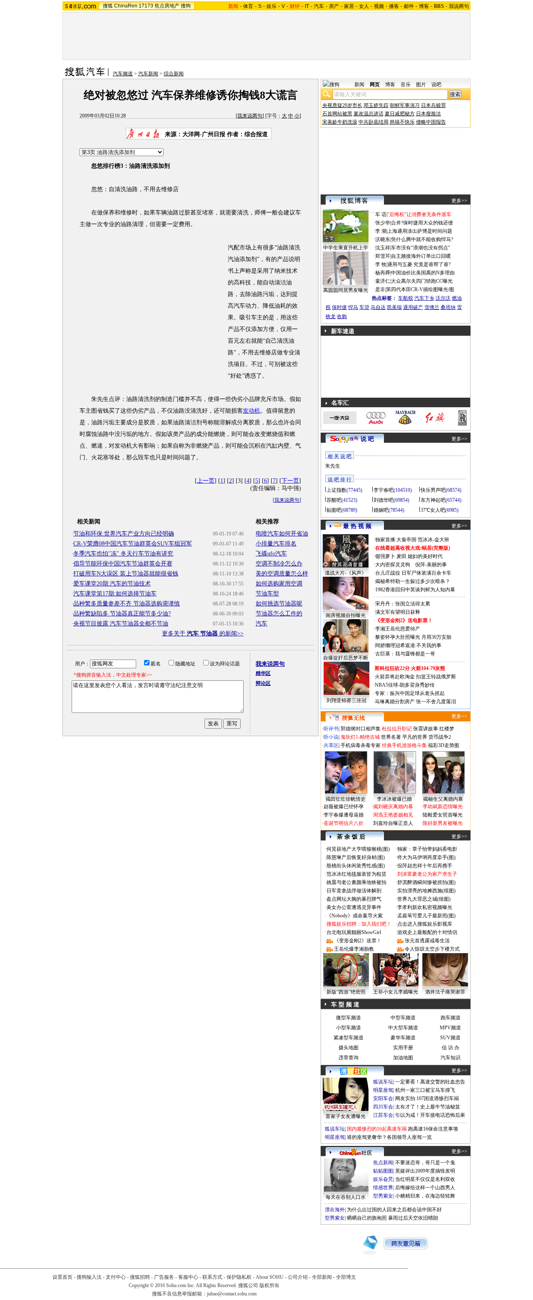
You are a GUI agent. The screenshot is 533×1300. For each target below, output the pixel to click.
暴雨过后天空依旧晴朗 (413, 1218)
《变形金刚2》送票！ (357, 941)
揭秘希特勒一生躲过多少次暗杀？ (412, 581)
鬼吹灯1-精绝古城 (360, 737)
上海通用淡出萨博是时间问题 (419, 231)
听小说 (331, 737)
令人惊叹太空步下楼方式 (432, 949)
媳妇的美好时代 (425, 556)
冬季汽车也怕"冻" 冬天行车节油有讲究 (123, 553)
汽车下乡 (424, 298)
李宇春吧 (384, 490)
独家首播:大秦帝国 (395, 540)
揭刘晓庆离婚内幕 (393, 806)
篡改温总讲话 (369, 114)
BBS (439, 6)
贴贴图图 (383, 1171)
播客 (394, 6)
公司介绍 (298, 1277)
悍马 (353, 307)
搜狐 (108, 6)
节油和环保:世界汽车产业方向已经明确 (123, 533)
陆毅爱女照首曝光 (443, 815)
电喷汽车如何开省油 (282, 533)
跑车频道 (451, 1018)
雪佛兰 (431, 307)
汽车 (319, 6)
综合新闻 (174, 74)
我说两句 (459, 6)
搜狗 (186, 6)
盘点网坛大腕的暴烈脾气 (353, 899)
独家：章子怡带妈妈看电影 (427, 849)
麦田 (401, 556)
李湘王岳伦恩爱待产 (397, 629)
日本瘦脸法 (428, 114)
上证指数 (336, 490)
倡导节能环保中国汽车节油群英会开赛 (122, 563)
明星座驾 (383, 1090)
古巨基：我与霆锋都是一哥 (405, 654)
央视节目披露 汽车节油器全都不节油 (120, 623)
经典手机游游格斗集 (404, 745)
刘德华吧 (384, 500)
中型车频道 (403, 1018)
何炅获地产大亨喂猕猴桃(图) (358, 849)
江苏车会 (383, 1115)
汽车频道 (123, 74)
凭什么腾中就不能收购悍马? (422, 239)
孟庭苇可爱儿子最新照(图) (426, 916)
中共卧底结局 (374, 122)
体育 (248, 6)
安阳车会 (383, 1098)
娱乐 (271, 6)
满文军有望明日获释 (397, 612)
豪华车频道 (403, 1038)
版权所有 (269, 1285)
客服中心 (188, 1277)
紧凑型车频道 (349, 1038)
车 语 (380, 214)
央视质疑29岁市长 (342, 105)
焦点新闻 (383, 1163)
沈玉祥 (382, 248)
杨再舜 (382, 273)
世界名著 (391, 737)
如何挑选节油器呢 (279, 603)
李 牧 (380, 264)
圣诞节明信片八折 (344, 823)
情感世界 (383, 1187)
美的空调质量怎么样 (282, 573)
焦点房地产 (166, 6)
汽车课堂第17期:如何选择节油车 (115, 593)
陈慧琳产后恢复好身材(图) (355, 857)
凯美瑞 (394, 307)
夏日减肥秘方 (400, 114)
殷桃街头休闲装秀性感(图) (355, 866)
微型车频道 (348, 1018)
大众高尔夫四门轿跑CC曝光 (422, 281)
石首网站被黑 (337, 114)
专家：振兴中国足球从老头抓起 (410, 693)
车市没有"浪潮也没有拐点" (420, 248)
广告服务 (164, 1277)
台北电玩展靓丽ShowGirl (353, 932)
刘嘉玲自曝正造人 (393, 823)
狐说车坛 (383, 1082)
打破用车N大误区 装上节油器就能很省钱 (125, 573)
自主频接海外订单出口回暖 (421, 256)
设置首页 (62, 1277)
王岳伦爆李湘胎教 (354, 949)
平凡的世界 (414, 737)
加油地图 (403, 1058)
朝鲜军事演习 (405, 105)
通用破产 (413, 307)
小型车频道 (348, 1028)
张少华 (382, 223)
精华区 (263, 673)
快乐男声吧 (433, 490)
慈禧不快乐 (402, 122)
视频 (379, 6)
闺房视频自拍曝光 (346, 615)
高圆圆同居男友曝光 (345, 290)
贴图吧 (333, 510)
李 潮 (380, 231)
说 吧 (367, 439)
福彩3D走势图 (443, 745)
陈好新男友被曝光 (443, 823)
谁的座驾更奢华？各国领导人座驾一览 (389, 1137)
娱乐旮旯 (383, 1179)
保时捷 (339, 307)
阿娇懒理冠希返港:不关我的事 (408, 645)
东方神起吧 (433, 500)
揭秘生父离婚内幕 (443, 799)
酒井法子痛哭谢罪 (445, 992)
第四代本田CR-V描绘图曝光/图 (420, 289)
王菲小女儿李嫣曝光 (395, 992)
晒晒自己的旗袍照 (367, 1218)
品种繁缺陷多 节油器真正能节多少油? (122, 613)
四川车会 (383, 1107)
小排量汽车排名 (276, 543)
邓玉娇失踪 (376, 105)
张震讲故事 (425, 729)
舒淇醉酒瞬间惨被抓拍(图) (426, 882)
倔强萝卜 (385, 556)
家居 (349, 6)
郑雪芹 (382, 256)
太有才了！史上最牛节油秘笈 (427, 1107)
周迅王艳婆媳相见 (393, 815)
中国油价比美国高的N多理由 (423, 273)
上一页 (205, 481)
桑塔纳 (448, 307)
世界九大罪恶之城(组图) (424, 899)
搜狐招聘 (140, 1277)
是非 (380, 289)
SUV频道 (450, 1038)
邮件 (409, 6)
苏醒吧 (333, 500)
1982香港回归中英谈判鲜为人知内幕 (415, 590)
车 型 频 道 (345, 1004)
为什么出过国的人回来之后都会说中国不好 (394, 1210)
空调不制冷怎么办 (279, 563)
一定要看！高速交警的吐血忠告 (430, 1082)
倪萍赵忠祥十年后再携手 (424, 866)
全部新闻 (322, 1277)
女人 (364, 6)
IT (307, 6)
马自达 (378, 307)
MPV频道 (450, 1028)
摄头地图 (349, 1048)
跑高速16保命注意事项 (433, 1129)
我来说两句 (249, 116)
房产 (334, 6)
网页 (375, 84)
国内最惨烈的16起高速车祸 (377, 1129)
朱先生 (332, 466)
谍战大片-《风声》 (345, 573)
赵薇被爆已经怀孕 (344, 806)
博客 (424, 6)
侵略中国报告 (431, 122)
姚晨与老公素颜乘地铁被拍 (356, 882)
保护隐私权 (239, 1277)
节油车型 (267, 593)
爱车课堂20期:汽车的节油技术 (112, 583)
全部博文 (346, 1277)
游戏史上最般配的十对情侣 (427, 932)
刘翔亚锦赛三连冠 (346, 700)
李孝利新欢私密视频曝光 (424, 907)
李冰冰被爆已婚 (394, 799)
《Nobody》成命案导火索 (354, 916)
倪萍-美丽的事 (431, 565)
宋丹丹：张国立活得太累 (402, 604)
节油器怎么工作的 (279, 613)
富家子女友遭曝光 (346, 1116)
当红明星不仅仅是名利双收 (425, 1179)
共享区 (331, 745)
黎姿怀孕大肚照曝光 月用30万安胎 (413, 637)
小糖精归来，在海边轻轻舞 (425, 1196)
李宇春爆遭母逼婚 (344, 815)
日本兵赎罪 (433, 105)
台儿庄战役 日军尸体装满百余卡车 (413, 573)
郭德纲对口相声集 (361, 729)
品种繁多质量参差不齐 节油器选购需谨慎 (126, 603)
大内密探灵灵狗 (392, 565)
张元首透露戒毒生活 (427, 941)
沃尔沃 (443, 298)
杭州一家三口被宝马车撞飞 (425, 1090)
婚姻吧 (381, 510)
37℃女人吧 (433, 510)
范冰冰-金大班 (433, 540)
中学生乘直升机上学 (345, 248)
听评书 (331, 729)
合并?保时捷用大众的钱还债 (422, 223)
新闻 (359, 84)
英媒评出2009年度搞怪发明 (425, 1171)
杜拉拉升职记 (397, 729)
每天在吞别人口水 (346, 1197)
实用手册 (403, 1048)
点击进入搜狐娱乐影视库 (424, 924)
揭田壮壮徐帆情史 (346, 799)
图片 (421, 84)
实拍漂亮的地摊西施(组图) (426, 891)
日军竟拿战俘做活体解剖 (353, 891)
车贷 (364, 307)
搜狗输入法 (89, 1277)
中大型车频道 (403, 1028)
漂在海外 (335, 1210)
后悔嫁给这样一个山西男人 (425, 1187)
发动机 (251, 411)
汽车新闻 (148, 74)
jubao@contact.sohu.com (232, 1294)
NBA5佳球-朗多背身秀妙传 (405, 685)
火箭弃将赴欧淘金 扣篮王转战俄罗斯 (415, 677)
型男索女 (383, 1196)
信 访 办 (450, 1048)
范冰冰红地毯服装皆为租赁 (356, 874)
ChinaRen (125, 6)
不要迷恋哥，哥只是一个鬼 (425, 1163)
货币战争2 (439, 737)
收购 (342, 316)
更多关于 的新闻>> (203, 633)
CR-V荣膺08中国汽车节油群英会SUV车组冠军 (132, 543)
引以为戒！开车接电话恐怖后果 (430, 1115)
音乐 (406, 84)
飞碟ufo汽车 (271, 553)
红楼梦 (446, 729)
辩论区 (263, 683)
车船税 (405, 298)
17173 (146, 6)
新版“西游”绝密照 (346, 992)
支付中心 (116, 1277)
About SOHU (270, 1277)
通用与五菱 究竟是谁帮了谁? (419, 264)
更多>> (459, 201)
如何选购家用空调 (279, 583)
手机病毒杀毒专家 (361, 745)
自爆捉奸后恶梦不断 (345, 658)
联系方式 (212, 1277)
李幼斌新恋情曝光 (443, 806)
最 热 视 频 (357, 526)
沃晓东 (382, 239)
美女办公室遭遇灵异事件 (353, 907)
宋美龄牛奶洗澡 (339, 122)
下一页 (290, 481)
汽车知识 (451, 1058)
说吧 (436, 84)
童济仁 (382, 281)
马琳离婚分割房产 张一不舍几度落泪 (415, 702)
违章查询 (349, 1058)
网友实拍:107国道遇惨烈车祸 (427, 1098)
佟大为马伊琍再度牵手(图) (426, 857)
